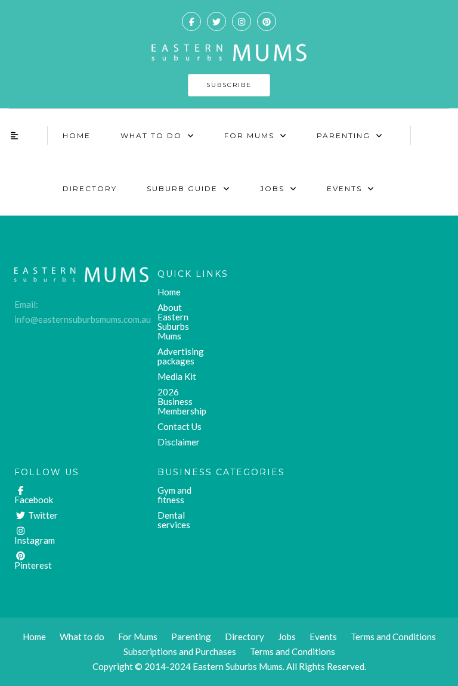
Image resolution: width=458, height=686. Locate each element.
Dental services (173, 520)
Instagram (34, 540)
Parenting (343, 135)
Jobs (272, 188)
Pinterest (33, 565)
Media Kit (176, 376)
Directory (90, 188)
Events (344, 188)
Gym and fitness (174, 495)
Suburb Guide (182, 188)
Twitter (42, 515)
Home (77, 135)
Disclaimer (178, 441)
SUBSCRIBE (229, 85)
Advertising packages (180, 356)
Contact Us (179, 426)
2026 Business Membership (181, 401)
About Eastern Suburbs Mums (173, 321)
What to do (82, 636)
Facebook (33, 499)
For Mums (249, 135)
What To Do (151, 135)
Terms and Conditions (292, 651)
